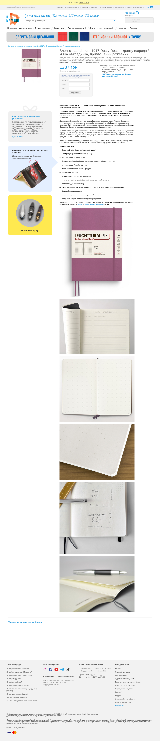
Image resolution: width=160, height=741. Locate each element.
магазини (94, 7)
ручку (80, 204)
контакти (85, 7)
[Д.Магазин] (13, 19)
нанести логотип (106, 7)
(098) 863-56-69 (37, 16)
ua (152, 7)
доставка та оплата (72, 7)
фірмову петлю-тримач (94, 204)
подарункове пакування (135, 7)
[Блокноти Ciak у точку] (80, 37)
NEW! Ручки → (80, 2)
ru (148, 7)
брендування (119, 7)
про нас (59, 7)
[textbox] (68, 20)
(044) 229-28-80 (58, 714)
